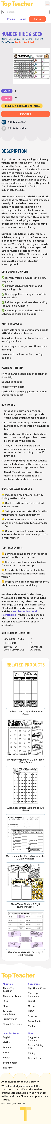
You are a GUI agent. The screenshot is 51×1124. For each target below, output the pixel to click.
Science (32, 1016)
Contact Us (34, 1058)
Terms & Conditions (9, 1013)
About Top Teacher (8, 990)
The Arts (7, 1067)
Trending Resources (33, 995)
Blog (5, 1006)
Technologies (10, 1062)
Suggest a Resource (33, 1039)
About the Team (12, 996)
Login (23, 19)
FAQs (5, 1001)
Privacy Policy (10, 1019)
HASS (31, 1011)
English (32, 1001)
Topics (31, 1026)
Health (6, 1057)
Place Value (7, 42)
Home (4, 39)
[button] (13, 122)
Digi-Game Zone (37, 988)
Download (25, 113)
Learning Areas (16, 39)
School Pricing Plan (35, 1047)
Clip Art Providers (12, 1024)
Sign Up (37, 19)
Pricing (11, 19)
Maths (29, 39)
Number (38, 39)
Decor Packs (34, 1021)
